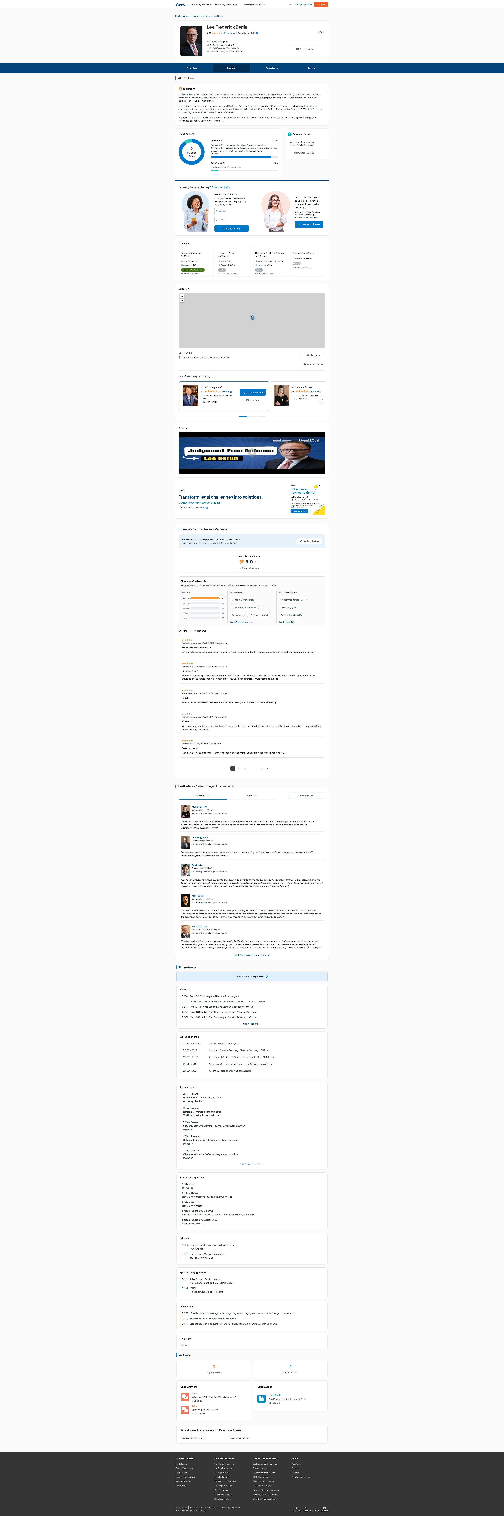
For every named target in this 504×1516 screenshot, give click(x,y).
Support (295, 1472)
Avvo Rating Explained (301, 1477)
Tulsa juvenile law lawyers (191, 1438)
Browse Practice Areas (185, 1477)
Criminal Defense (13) (243, 599)
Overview (191, 68)
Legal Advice (181, 1472)
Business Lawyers (260, 1468)
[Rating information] (257, 33)
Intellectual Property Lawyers (265, 1494)
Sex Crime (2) (239, 615)
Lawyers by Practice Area (226, 4)
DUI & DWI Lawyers (261, 1477)
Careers (295, 1468)
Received (202, 795)
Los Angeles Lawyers (223, 1468)
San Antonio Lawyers (223, 1494)
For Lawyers (181, 1486)
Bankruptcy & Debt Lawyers (265, 1464)
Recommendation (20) (292, 599)
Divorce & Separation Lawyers (266, 1490)
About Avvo (296, 1464)
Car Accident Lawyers (262, 1486)
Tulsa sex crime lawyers (239, 1438)
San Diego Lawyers (223, 1499)
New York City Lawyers (224, 1464)
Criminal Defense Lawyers (264, 1472)
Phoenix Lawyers (222, 1490)
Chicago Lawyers (222, 1472)
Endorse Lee (306, 795)
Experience (272, 68)
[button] (252, 317)
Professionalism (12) (291, 615)
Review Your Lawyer (184, 1468)
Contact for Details (304, 152)
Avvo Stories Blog (183, 1481)
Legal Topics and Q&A (252, 4)
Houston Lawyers (222, 1477)
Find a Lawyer (182, 1464)
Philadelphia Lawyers (223, 1486)
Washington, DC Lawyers (225, 1481)
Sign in (322, 4)
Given (251, 795)
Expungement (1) (260, 615)
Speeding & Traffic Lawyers (264, 1499)
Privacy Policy (196, 1507)
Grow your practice (303, 4)
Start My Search (231, 228)
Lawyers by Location (200, 4)
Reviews (232, 68)
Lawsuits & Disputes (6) (244, 607)
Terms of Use (181, 1507)
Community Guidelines (230, 1507)
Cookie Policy (211, 1507)
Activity (312, 68)
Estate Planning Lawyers (263, 1481)
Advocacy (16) (288, 607)
